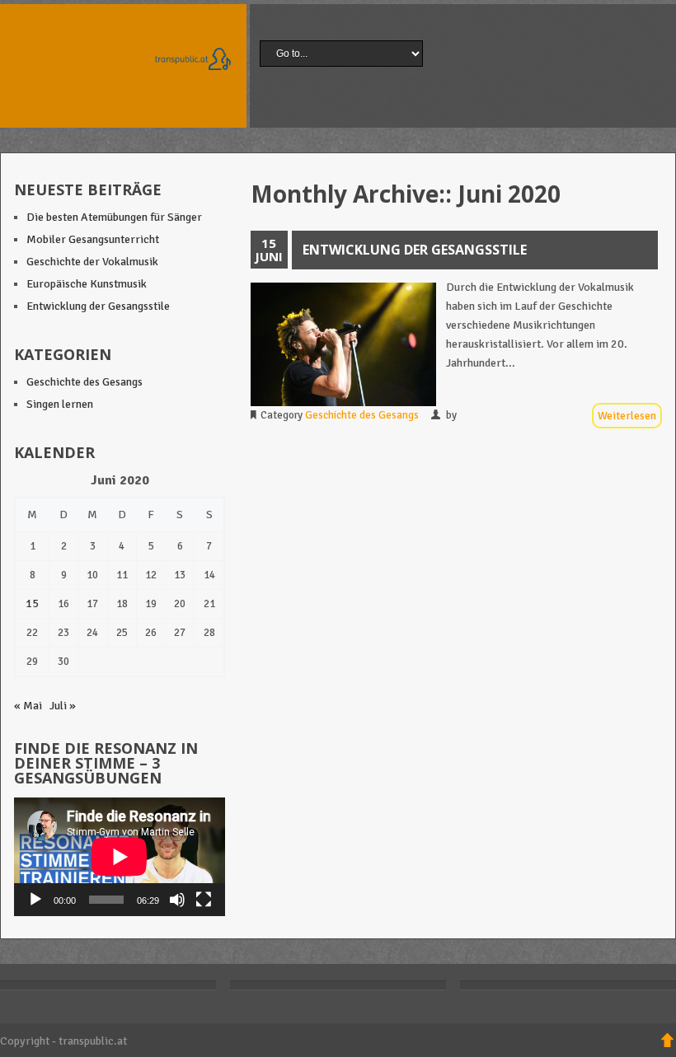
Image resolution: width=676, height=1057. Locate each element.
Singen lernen (59, 404)
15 (32, 603)
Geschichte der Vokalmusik (92, 262)
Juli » (62, 706)
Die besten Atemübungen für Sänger (114, 217)
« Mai (28, 706)
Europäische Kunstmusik (86, 284)
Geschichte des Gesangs (362, 415)
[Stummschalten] (177, 899)
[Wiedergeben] (35, 899)
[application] (119, 856)
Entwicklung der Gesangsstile (415, 250)
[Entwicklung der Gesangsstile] (343, 344)
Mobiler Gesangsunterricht (92, 239)
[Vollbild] (203, 899)
